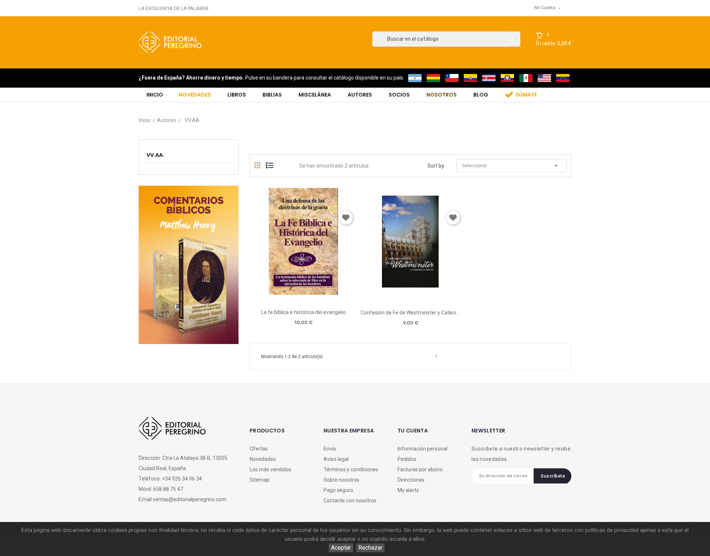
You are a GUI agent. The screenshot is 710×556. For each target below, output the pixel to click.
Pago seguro (338, 490)
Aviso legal (336, 459)
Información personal (422, 449)
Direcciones (411, 480)
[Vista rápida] (303, 292)
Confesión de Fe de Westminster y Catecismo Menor (410, 313)
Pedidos (407, 459)
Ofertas (259, 449)
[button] (553, 39)
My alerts (408, 490)
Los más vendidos (270, 469)
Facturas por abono (420, 469)
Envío (330, 449)
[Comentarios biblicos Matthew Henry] (189, 264)
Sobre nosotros (341, 480)
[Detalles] (324, 292)
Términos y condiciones (351, 469)
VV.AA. (155, 155)
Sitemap (260, 480)
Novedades (263, 459)
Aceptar (341, 547)
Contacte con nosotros (350, 500)
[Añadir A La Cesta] (282, 292)
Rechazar (370, 547)
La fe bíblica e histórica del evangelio (303, 312)
